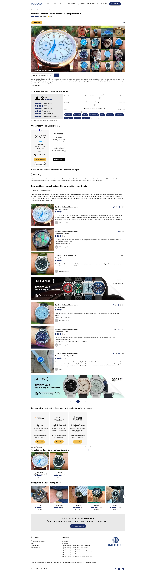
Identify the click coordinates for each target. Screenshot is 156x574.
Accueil (33, 9)
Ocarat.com (36, 174)
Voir (57, 75)
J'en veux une (36, 22)
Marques (82, 3)
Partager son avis (79, 526)
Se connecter (115, 3)
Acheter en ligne (40, 164)
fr (123, 3)
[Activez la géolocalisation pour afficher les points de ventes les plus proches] (59, 125)
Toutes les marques (42, 9)
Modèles (92, 3)
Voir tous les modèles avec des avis (79, 450)
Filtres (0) (35, 190)
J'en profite (40, 441)
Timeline (72, 3)
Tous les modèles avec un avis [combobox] (41, 75)
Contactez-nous (59, 159)
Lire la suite (36, 85)
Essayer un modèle (40, 159)
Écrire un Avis (103, 3)
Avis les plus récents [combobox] (46, 190)
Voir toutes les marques (65, 482)
